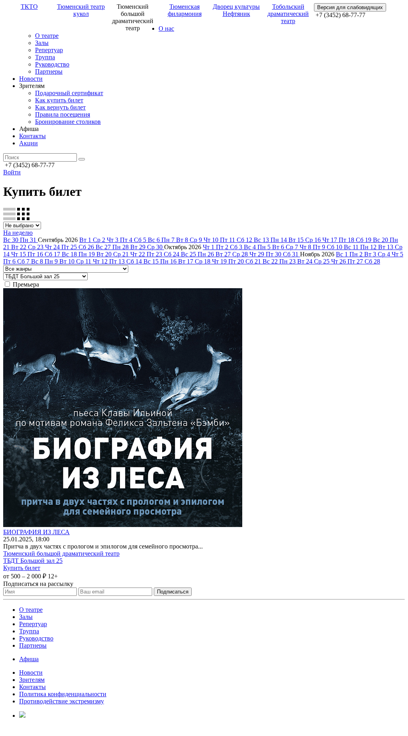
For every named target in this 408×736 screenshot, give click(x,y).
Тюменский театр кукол (81, 10)
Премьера (26, 284)
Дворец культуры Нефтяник (236, 10)
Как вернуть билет (60, 107)
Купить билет (21, 567)
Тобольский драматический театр (288, 13)
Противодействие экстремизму (61, 701)
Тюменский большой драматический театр (61, 553)
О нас (166, 28)
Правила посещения (62, 114)
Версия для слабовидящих (350, 7)
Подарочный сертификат (69, 93)
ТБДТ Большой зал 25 (33, 560)
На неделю (18, 232)
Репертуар (49, 50)
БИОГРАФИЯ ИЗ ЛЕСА (36, 532)
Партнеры (49, 71)
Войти (12, 172)
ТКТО (29, 6)
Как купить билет (59, 100)
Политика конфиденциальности (62, 694)
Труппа (45, 57)
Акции (28, 143)
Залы (42, 42)
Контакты (32, 136)
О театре (47, 35)
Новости (31, 78)
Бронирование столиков (68, 121)
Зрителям (32, 679)
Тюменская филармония (185, 10)
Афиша (29, 659)
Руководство (52, 64)
